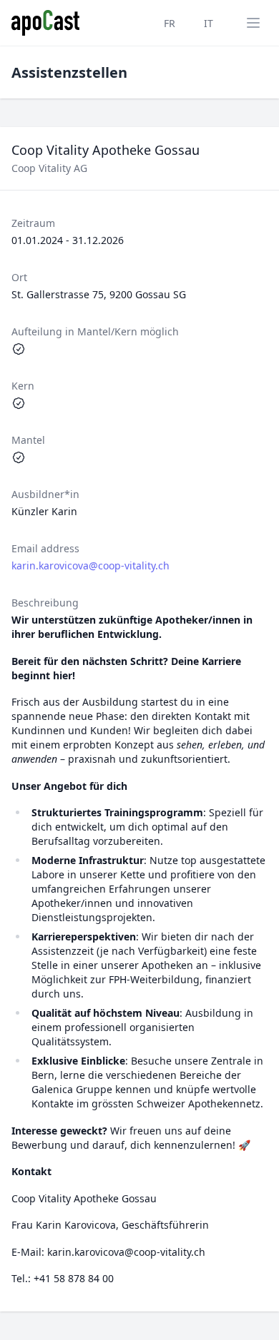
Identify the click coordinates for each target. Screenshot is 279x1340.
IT (208, 23)
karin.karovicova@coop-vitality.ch (90, 565)
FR (169, 23)
